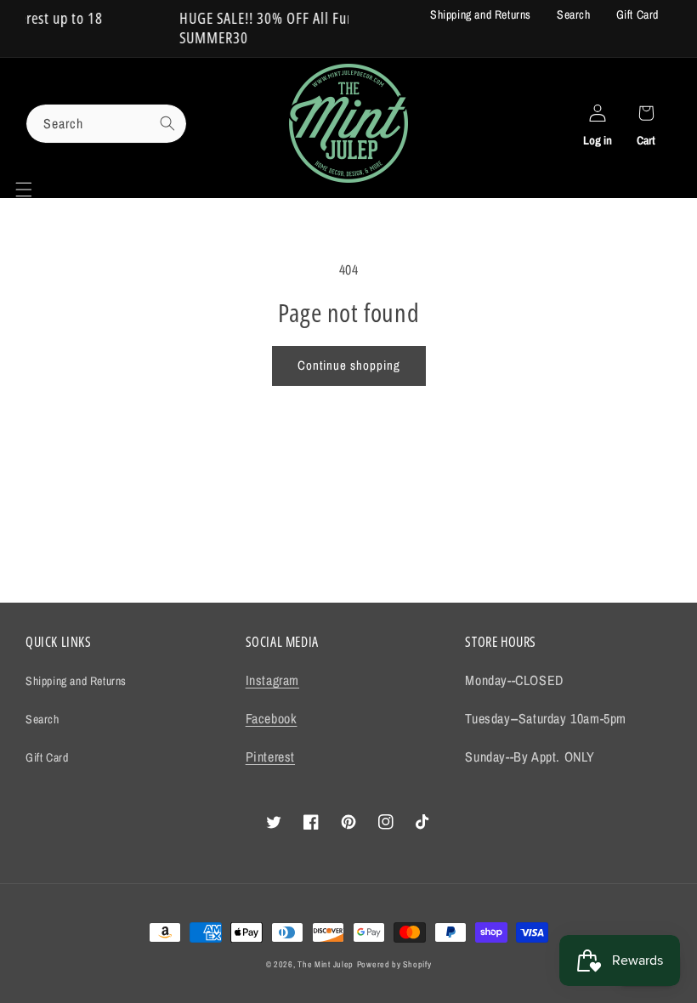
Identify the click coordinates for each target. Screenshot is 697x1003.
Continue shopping (349, 365)
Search (574, 14)
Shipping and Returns (480, 14)
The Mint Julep (326, 964)
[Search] (167, 123)
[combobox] (106, 124)
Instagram (272, 680)
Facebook (272, 718)
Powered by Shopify (394, 964)
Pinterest (270, 756)
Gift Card (637, 14)
